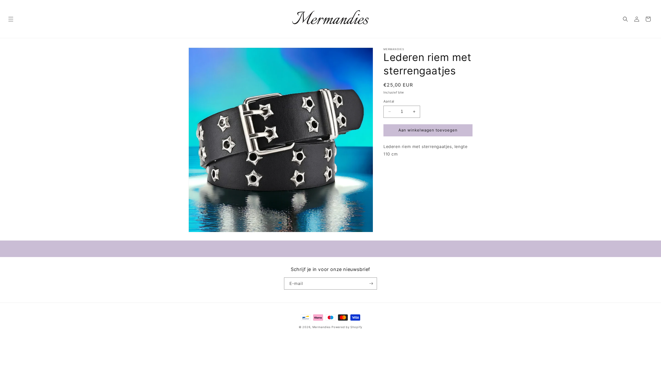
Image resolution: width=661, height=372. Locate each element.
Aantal (388, 101)
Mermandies (321, 327)
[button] (11, 19)
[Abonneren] (371, 283)
